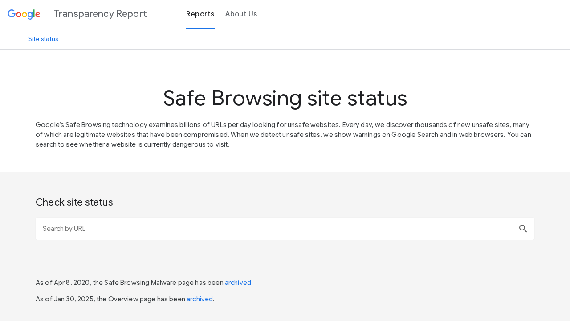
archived (238, 283)
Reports (200, 14)
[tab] (43, 38)
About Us (241, 14)
